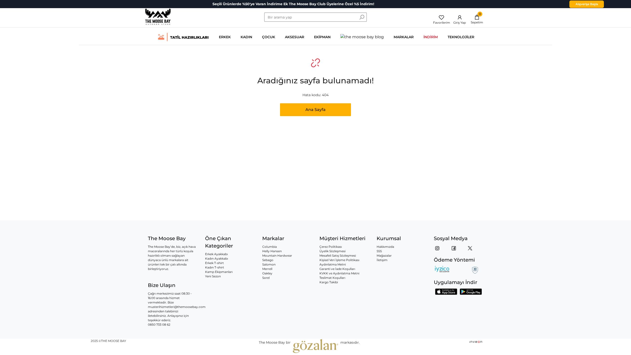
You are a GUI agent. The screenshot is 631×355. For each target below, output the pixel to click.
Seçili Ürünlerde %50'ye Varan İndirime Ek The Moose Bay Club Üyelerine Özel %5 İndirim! (293, 4)
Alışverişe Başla (587, 4)
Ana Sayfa (315, 109)
